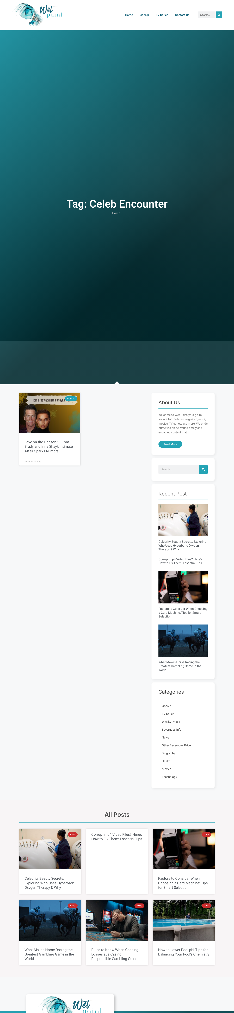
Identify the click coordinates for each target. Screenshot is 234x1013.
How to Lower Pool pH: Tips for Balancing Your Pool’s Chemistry (184, 952)
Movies (166, 769)
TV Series (162, 15)
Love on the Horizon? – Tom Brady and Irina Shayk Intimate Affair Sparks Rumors (48, 446)
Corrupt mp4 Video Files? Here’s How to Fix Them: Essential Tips (180, 561)
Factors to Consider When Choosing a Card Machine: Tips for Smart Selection (182, 613)
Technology (169, 777)
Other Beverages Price (176, 745)
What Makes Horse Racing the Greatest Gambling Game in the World (179, 666)
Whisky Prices (171, 722)
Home (129, 15)
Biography (168, 753)
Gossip (144, 15)
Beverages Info (171, 730)
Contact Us (182, 15)
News (165, 737)
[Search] (219, 14)
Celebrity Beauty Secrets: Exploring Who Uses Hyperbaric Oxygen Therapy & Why (182, 545)
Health (166, 761)
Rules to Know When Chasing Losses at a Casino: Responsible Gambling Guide (114, 954)
